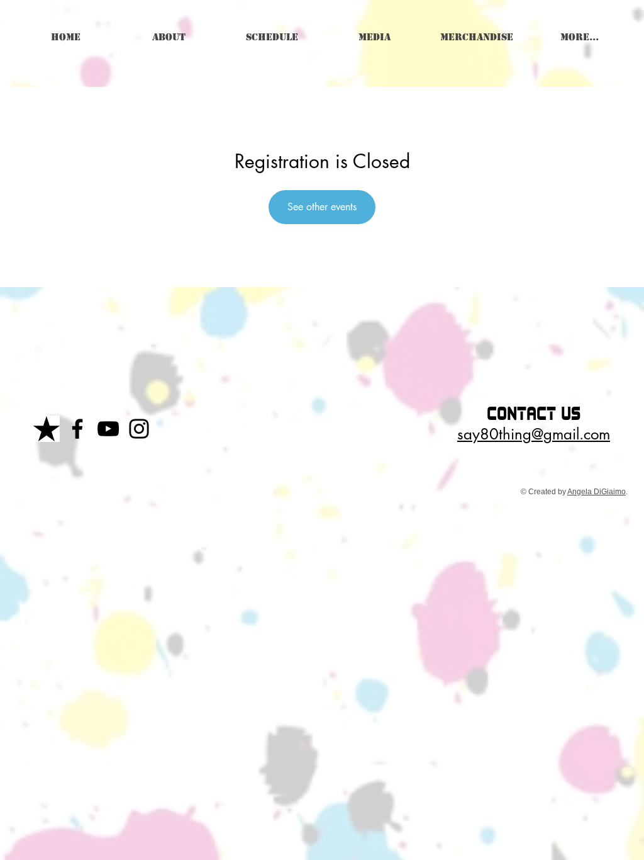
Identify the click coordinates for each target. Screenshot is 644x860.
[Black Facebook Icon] (77, 429)
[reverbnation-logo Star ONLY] (46, 429)
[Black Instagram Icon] (139, 429)
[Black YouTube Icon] (108, 429)
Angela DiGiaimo (596, 491)
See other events (322, 206)
